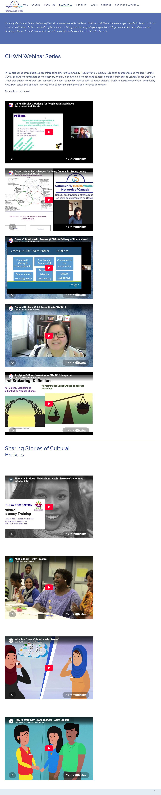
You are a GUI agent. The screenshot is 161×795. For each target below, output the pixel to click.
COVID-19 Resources (127, 5)
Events (36, 5)
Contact (106, 5)
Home (25, 5)
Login (94, 5)
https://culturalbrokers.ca (93, 31)
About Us (49, 5)
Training (81, 5)
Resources (65, 5)
